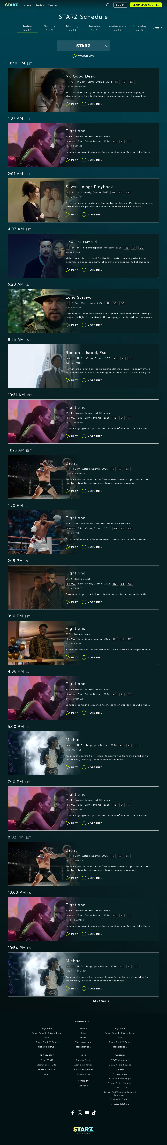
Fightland (47, 1028)
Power (47, 1037)
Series (39, 5)
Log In (47, 1074)
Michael (83, 1028)
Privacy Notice (120, 1074)
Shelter (83, 1037)
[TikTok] (94, 1112)
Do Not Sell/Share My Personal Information (120, 1093)
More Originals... (47, 1047)
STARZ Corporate (120, 1060)
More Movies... (83, 1047)
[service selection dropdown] (83, 46)
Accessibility (83, 1074)
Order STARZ (47, 1060)
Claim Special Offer (47, 1065)
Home (27, 5)
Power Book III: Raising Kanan (47, 1033)
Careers (120, 1069)
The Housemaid (83, 1042)
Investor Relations (120, 1104)
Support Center (83, 1060)
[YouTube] (87, 1112)
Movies (53, 5)
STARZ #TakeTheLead (120, 1065)
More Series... (120, 1047)
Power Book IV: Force (47, 1042)
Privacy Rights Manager (120, 1083)
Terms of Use (120, 1087)
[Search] (107, 5)
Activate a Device (83, 1065)
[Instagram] (80, 1112)
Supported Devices (83, 1069)
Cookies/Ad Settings (120, 1099)
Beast (84, 1033)
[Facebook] (72, 1112)
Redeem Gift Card (47, 1069)
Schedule (83, 1085)
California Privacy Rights (120, 1078)
